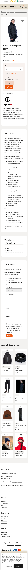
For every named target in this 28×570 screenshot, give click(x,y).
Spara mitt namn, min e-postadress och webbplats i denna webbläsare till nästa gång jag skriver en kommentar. (14, 328)
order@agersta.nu (17, 482)
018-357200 (12, 473)
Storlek (7, 66)
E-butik (3, 12)
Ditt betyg (9, 287)
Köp (10, 87)
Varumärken (4, 503)
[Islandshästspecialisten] (9, 7)
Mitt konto (4, 521)
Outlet (3, 505)
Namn (8, 308)
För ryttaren (10, 12)
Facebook (4, 532)
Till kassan (4, 507)
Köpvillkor (4, 523)
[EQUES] (8, 101)
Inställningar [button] (9, 566)
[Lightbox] (22, 21)
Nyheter (3, 501)
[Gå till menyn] (26, 7)
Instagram (4, 534)
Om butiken (4, 517)
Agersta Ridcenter (9, 543)
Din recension (10, 294)
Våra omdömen (5, 536)
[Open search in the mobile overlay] (20, 7)
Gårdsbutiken (20, 543)
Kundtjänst (10, 545)
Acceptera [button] (18, 566)
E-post (8, 316)
